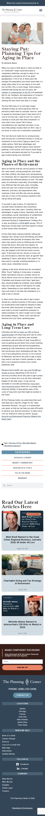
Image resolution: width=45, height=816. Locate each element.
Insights (5, 785)
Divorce (5, 742)
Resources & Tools (22, 468)
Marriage (6, 748)
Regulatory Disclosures (22, 808)
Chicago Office (15, 443)
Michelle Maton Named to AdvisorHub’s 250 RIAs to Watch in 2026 (22, 624)
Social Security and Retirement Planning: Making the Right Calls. (21, 416)
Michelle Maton (29, 443)
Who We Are (7, 782)
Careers (5, 791)
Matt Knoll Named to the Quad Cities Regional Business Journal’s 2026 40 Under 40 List (22, 540)
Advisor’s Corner (22, 458)
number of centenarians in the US (16, 92)
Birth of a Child (8, 736)
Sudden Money (8, 754)
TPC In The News (22, 473)
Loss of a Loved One (11, 745)
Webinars (22, 478)
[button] (40, 10)
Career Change (8, 739)
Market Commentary (22, 463)
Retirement (7, 751)
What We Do (7, 779)
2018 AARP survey (27, 223)
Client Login (7, 788)
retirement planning (12, 446)
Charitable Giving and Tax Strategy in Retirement (22, 582)
